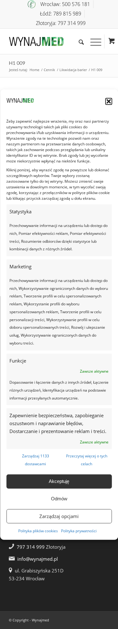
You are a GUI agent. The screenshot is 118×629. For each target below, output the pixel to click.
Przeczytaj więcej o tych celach (86, 460)
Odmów (59, 498)
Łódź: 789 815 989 (60, 13)
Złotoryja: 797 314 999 (61, 23)
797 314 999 (31, 547)
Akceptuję (59, 481)
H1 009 (17, 63)
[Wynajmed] (49, 41)
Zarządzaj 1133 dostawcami (35, 460)
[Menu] (92, 41)
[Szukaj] (78, 41)
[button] (108, 101)
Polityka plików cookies (38, 531)
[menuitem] (60, 4)
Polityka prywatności (79, 531)
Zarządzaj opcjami (59, 516)
